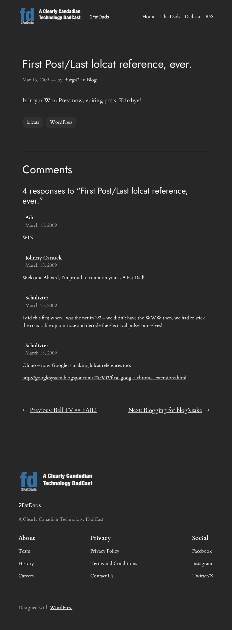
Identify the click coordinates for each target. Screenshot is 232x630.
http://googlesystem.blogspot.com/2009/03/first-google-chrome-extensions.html (104, 377)
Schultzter (36, 298)
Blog (92, 80)
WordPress (61, 122)
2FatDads (99, 16)
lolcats (33, 122)
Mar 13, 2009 (35, 80)
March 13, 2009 (41, 225)
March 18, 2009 (41, 353)
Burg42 (71, 80)
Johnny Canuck (43, 258)
